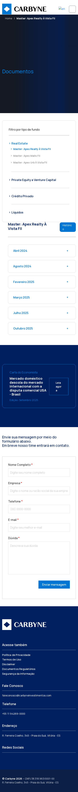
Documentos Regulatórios (19, 669)
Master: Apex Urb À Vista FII (30, 162)
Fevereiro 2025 (23, 282)
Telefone (15, 501)
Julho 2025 (20, 313)
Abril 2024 (20, 251)
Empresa (15, 483)
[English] (62, 8)
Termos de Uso (11, 659)
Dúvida (14, 538)
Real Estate (19, 143)
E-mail (13, 520)
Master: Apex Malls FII (26, 155)
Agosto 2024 (22, 266)
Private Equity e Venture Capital (33, 180)
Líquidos (17, 212)
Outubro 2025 (23, 328)
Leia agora (58, 386)
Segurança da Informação (18, 673)
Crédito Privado (22, 196)
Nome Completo (20, 465)
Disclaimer (8, 664)
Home (8, 18)
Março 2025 (21, 297)
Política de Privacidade (16, 655)
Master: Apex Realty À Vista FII (32, 149)
